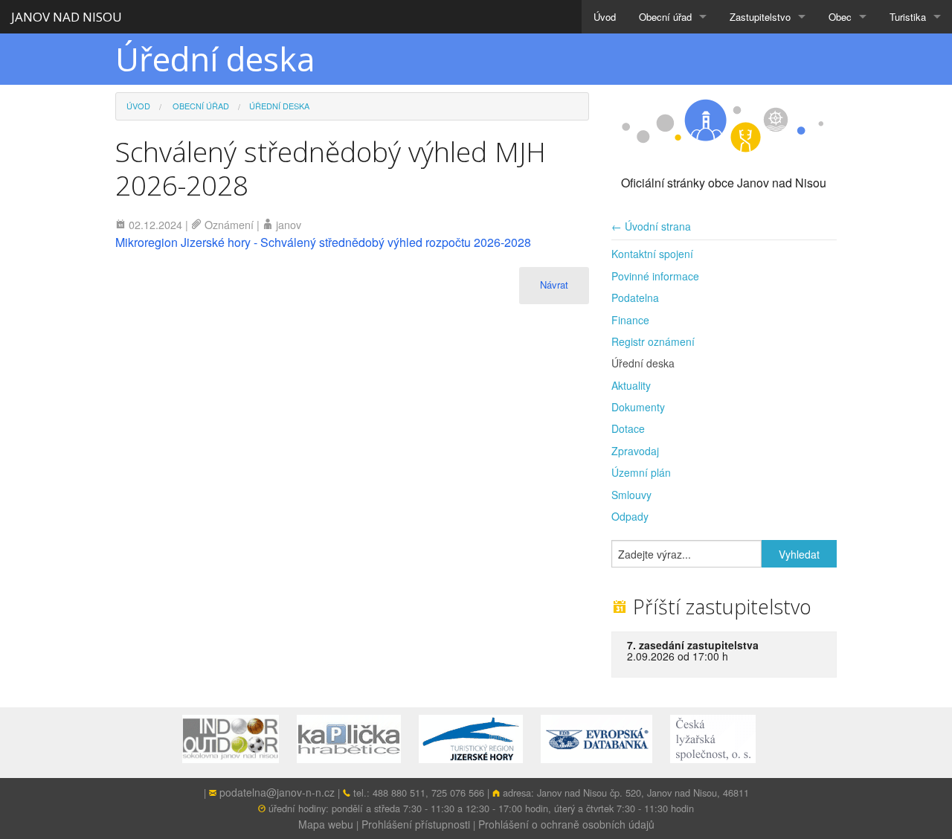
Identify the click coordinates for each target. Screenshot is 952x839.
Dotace (628, 428)
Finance (630, 319)
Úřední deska (643, 363)
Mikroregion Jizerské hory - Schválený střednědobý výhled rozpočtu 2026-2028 (323, 242)
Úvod (605, 17)
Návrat (554, 284)
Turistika (908, 17)
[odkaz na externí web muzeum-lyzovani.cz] (720, 737)
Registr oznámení (653, 341)
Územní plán (641, 472)
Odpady (630, 516)
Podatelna (635, 297)
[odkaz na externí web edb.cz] (604, 737)
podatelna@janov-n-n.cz (277, 792)
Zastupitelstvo (760, 17)
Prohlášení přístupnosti (415, 824)
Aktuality (631, 385)
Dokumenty (638, 406)
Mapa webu (325, 824)
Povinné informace (655, 276)
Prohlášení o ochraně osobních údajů (566, 824)
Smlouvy (631, 494)
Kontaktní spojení (652, 253)
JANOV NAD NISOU (66, 16)
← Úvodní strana (651, 226)
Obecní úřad (665, 17)
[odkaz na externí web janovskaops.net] (238, 737)
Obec (840, 17)
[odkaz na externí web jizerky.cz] (478, 737)
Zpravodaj (635, 450)
